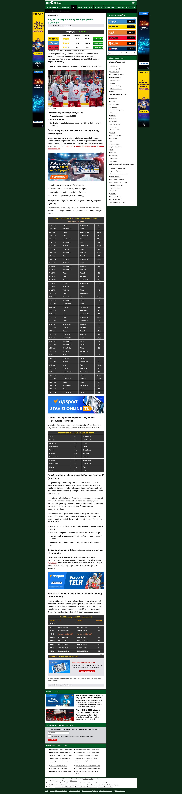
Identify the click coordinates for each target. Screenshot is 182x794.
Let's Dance (113, 152)
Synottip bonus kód (115, 188)
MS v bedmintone (114, 80)
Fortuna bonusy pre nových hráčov (119, 174)
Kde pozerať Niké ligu (116, 86)
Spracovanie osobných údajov (90, 791)
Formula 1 (113, 115)
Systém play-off (61, 66)
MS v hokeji (56, 11)
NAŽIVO (98, 66)
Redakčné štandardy (61, 791)
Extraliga (48, 11)
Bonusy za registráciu (116, 199)
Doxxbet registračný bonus (117, 179)
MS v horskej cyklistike (116, 88)
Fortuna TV (113, 191)
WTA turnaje (113, 121)
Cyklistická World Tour (116, 147)
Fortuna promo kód (115, 176)
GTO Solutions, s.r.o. (120, 791)
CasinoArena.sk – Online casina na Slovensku (87, 752)
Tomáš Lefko (68, 26)
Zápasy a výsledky (77, 66)
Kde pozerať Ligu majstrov (117, 74)
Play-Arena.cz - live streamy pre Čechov (60, 771)
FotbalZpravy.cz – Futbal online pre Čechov (87, 755)
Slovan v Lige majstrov (116, 69)
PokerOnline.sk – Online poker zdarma (60, 758)
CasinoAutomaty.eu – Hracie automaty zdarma (87, 749)
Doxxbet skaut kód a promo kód (118, 182)
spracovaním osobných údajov (66, 736)
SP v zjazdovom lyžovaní (116, 110)
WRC (111, 149)
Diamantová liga (114, 113)
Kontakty (52, 791)
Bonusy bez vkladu (115, 196)
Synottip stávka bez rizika (116, 185)
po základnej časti (91, 483)
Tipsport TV (113, 193)
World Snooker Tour (115, 135)
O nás (46, 791)
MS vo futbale (113, 161)
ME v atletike (113, 158)
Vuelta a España (114, 71)
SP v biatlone (113, 107)
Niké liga (112, 83)
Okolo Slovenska (114, 144)
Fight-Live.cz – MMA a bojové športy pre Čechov (88, 768)
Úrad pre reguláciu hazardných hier (77, 787)
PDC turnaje (113, 138)
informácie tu (55, 680)
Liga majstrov (113, 66)
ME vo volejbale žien (115, 77)
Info (51, 66)
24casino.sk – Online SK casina (58, 768)
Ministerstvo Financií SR (61, 787)
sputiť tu (52, 563)
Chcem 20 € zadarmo (87, 671)
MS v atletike (113, 155)
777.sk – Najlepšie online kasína (58, 765)
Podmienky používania (74, 791)
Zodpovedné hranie (92, 787)
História (90, 66)
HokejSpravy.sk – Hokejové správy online (61, 749)
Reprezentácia (65, 11)
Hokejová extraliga (115, 124)
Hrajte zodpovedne (80, 678)
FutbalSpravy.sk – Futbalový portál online (60, 752)
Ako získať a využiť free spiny (118, 202)
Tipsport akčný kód (115, 171)
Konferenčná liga (114, 104)
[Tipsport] (143, 68)
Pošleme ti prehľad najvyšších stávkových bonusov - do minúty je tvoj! (74, 729)
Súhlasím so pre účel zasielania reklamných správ (72, 736)
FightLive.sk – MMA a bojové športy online (61, 755)
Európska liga (114, 101)
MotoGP (112, 132)
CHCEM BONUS (98, 39)
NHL (111, 141)
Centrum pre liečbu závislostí (105, 787)
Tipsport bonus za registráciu (117, 168)
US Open (112, 91)
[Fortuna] (143, 127)
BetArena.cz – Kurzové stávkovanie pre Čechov (88, 765)
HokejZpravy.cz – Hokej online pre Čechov (86, 758)
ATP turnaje (113, 118)
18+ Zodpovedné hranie (105, 791)
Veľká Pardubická (115, 130)
